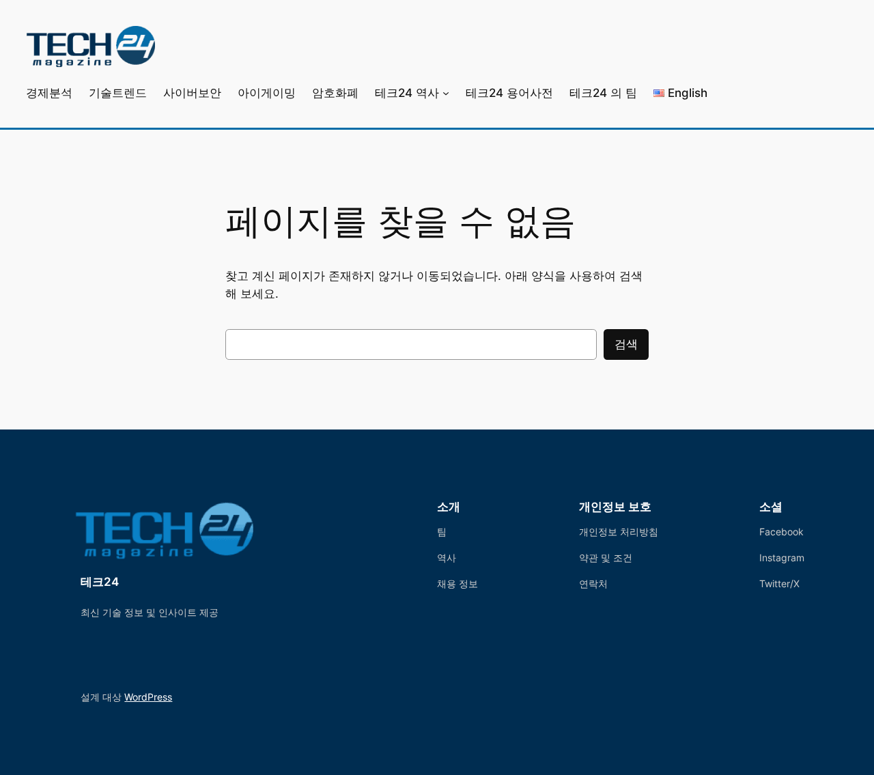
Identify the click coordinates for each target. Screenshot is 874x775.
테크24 (100, 582)
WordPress (148, 697)
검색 (626, 344)
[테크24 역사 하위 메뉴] (445, 92)
